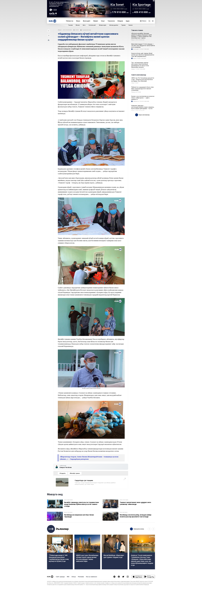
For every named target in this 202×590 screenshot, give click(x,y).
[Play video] (91, 80)
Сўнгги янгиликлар (138, 75)
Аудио (128, 21)
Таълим (70, 25)
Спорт (103, 21)
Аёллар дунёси (113, 25)
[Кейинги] (153, 529)
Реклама (81, 576)
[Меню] (153, 21)
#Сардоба (62, 473)
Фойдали (120, 21)
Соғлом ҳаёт (92, 25)
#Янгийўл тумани (75, 473)
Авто (84, 25)
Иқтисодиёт (86, 21)
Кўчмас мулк (102, 25)
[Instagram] (128, 577)
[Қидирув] (149, 21)
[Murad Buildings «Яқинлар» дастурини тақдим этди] (115, 552)
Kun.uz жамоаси (91, 576)
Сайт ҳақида (60, 576)
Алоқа (74, 576)
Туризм (123, 25)
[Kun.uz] (52, 21)
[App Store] (137, 576)
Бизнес (131, 25)
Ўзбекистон (69, 21)
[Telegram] (48, 35)
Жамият (95, 21)
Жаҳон (78, 21)
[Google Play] (149, 576)
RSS (68, 576)
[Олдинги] (149, 529)
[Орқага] (48, 30)
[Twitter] (123, 577)
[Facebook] (48, 40)
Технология (111, 21)
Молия (78, 25)
